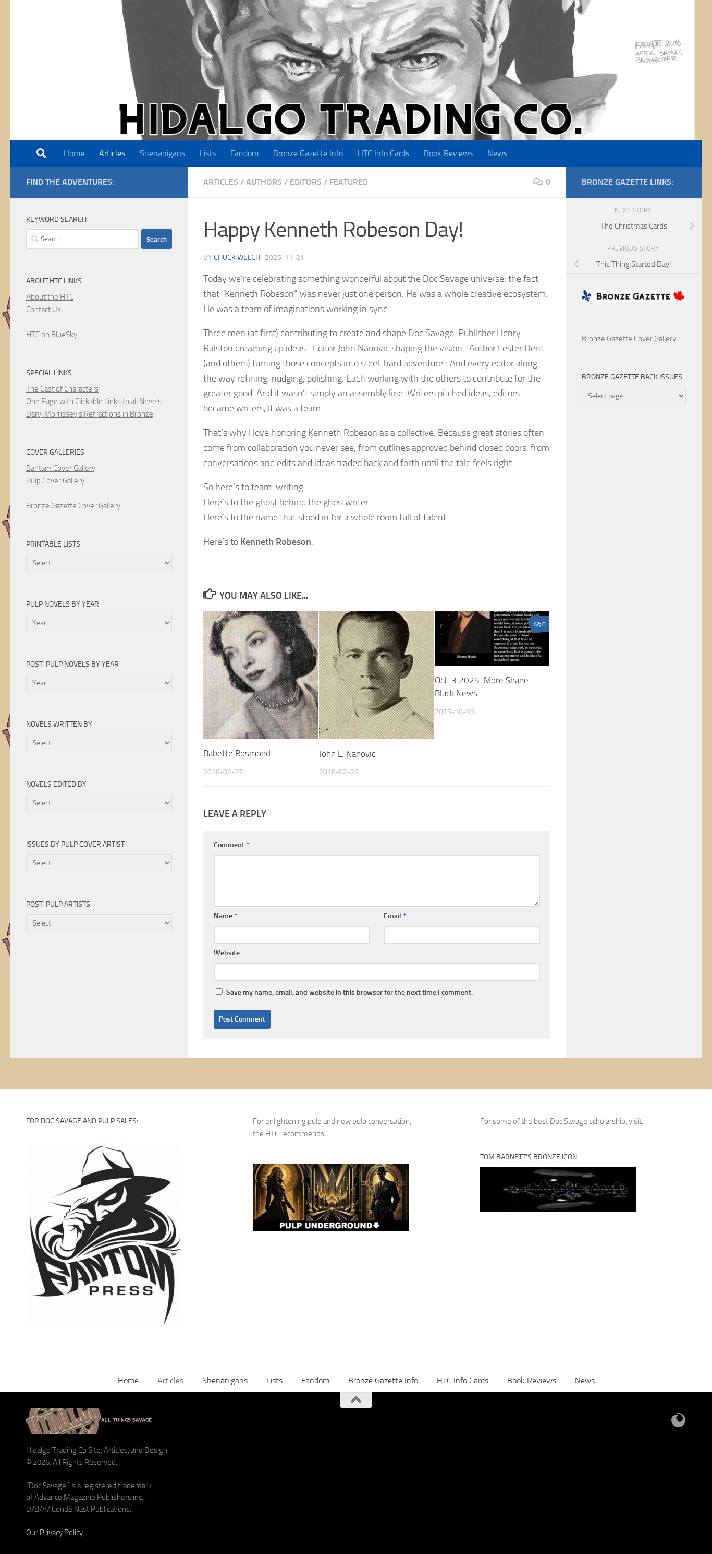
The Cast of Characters (62, 389)
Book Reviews (448, 153)
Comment (231, 844)
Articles (112, 153)
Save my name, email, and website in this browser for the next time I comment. (349, 992)
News (497, 153)
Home (74, 153)
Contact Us (43, 309)
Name (225, 915)
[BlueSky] (678, 1420)
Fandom (244, 153)
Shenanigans (162, 153)
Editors (306, 182)
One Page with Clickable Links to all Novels (94, 401)
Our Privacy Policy (54, 1532)
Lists (208, 153)
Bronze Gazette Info (308, 153)
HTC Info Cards (383, 153)
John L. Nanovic (347, 754)
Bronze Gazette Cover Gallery (73, 506)
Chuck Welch (237, 257)
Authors (264, 182)
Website (227, 952)
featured (348, 182)
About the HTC (49, 297)
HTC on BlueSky (51, 334)
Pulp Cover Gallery (55, 480)
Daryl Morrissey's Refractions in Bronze (89, 414)
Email (395, 915)
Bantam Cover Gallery (60, 468)
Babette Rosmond (237, 753)
